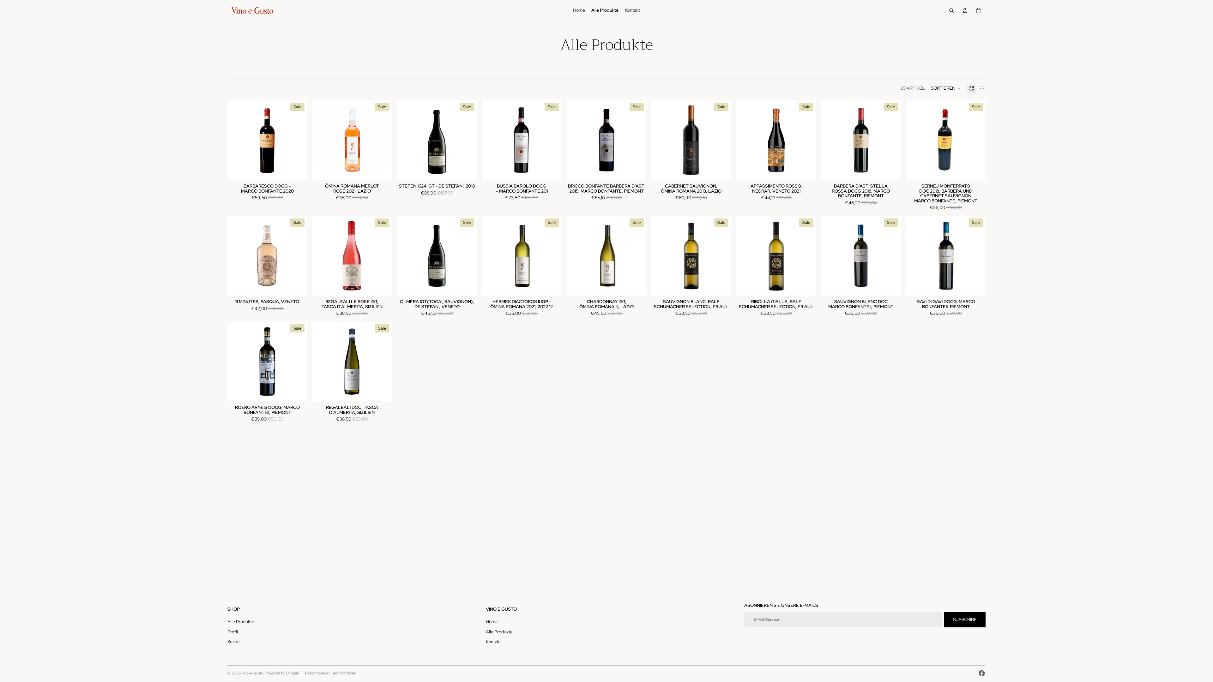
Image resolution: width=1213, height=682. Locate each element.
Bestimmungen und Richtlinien (330, 673)
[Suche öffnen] (951, 10)
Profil (232, 632)
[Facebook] (982, 673)
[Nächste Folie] (721, 256)
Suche (233, 641)
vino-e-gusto (252, 673)
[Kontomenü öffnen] (965, 10)
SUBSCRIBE (965, 619)
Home (492, 622)
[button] (946, 88)
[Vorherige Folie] (660, 256)
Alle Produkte (240, 622)
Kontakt (493, 641)
